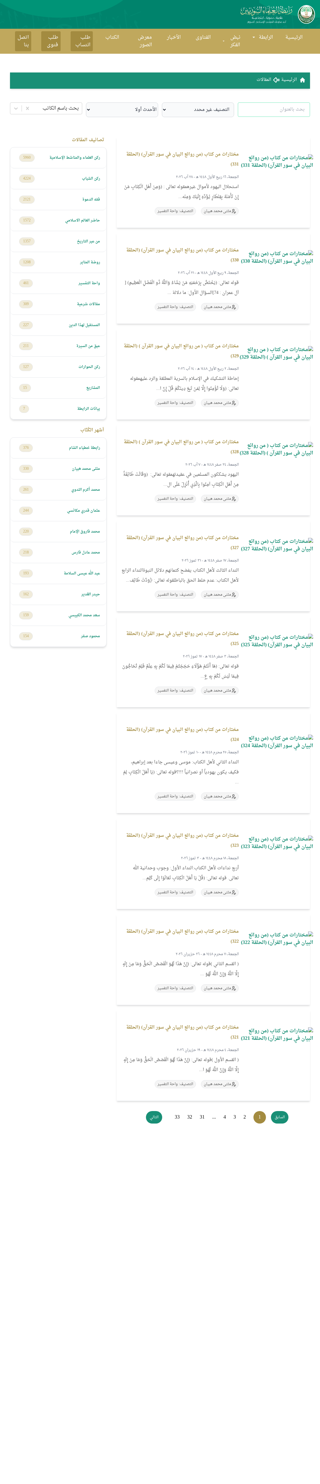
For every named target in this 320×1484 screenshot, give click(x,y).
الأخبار (174, 37)
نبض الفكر (235, 41)
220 (26, 531)
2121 (27, 199)
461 (26, 283)
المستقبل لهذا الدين (84, 325)
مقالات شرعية (88, 304)
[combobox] (78, 108)
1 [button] (259, 1117)
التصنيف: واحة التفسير (175, 211)
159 (26, 615)
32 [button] (189, 1117)
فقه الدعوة (91, 199)
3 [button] (234, 1117)
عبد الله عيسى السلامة (82, 573)
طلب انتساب (82, 41)
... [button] (214, 1117)
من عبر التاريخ (88, 241)
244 (26, 510)
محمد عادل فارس (86, 552)
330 (26, 468)
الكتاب (112, 37)
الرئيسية (293, 37)
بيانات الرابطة (88, 408)
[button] (279, 1117)
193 (26, 573)
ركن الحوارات (89, 367)
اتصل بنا (23, 41)
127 (26, 367)
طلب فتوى (52, 41)
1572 (27, 220)
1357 (27, 241)
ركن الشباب (91, 178)
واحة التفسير (89, 283)
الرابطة (266, 37)
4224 (27, 178)
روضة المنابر (90, 262)
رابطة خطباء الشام (84, 447)
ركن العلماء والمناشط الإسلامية (74, 157)
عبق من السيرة (88, 346)
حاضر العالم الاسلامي (82, 220)
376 (26, 447)
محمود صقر (90, 636)
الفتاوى (203, 37)
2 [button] (244, 1117)
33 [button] (177, 1117)
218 (26, 552)
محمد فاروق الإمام (85, 531)
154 (26, 636)
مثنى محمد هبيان (86, 468)
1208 (27, 262)
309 (26, 304)
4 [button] (224, 1117)
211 (26, 346)
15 (25, 388)
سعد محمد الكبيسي (84, 615)
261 (26, 489)
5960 (27, 157)
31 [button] (202, 1117)
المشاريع (93, 388)
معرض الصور (145, 41)
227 (26, 325)
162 (26, 594)
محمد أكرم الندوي (85, 489)
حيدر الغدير (90, 594)
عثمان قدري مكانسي (83, 510)
